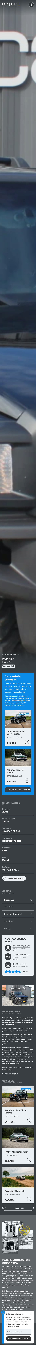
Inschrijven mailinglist (18, 1339)
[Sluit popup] (31, 1313)
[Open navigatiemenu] (31, 4)
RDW (15, 870)
